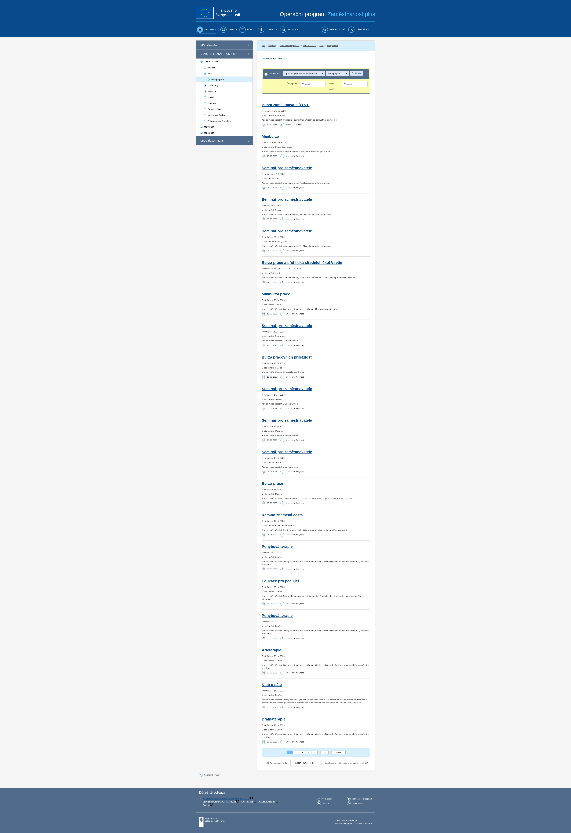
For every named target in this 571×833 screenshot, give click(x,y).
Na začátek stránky (211, 775)
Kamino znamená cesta (282, 515)
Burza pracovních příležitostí (287, 357)
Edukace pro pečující (280, 581)
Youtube (325, 803)
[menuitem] (207, 30)
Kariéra (206, 805)
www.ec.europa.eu (266, 802)
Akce (321, 46)
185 (324, 752)
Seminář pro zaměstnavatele (287, 168)
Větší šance (327, 799)
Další (338, 752)
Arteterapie (271, 650)
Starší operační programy (290, 46)
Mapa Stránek (357, 803)
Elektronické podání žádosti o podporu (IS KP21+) (226, 798)
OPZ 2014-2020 (309, 46)
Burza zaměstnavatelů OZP (285, 105)
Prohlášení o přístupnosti (362, 799)
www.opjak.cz (247, 802)
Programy (272, 46)
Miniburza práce (276, 294)
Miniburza (270, 136)
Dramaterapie (274, 719)
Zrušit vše (356, 73)
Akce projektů (332, 46)
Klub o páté (272, 685)
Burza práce (272, 483)
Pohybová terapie (277, 547)
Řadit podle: (292, 83)
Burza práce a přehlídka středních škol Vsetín (302, 263)
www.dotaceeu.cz (227, 802)
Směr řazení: (332, 86)
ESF (263, 46)
